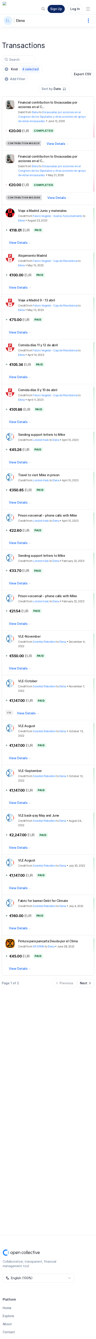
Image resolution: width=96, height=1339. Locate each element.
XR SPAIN (38, 946)
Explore (8, 1316)
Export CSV (82, 74)
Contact (9, 1332)
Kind (25, 69)
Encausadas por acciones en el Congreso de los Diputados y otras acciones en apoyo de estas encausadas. (52, 117)
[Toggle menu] (88, 9)
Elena (20, 20)
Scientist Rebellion (44, 641)
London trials (41, 440)
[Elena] (9, 20)
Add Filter (17, 79)
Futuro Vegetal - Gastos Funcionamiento (57, 216)
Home (7, 1308)
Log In (75, 9)
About (7, 1324)
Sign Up (56, 9)
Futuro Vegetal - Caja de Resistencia (55, 261)
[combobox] (54, 89)
